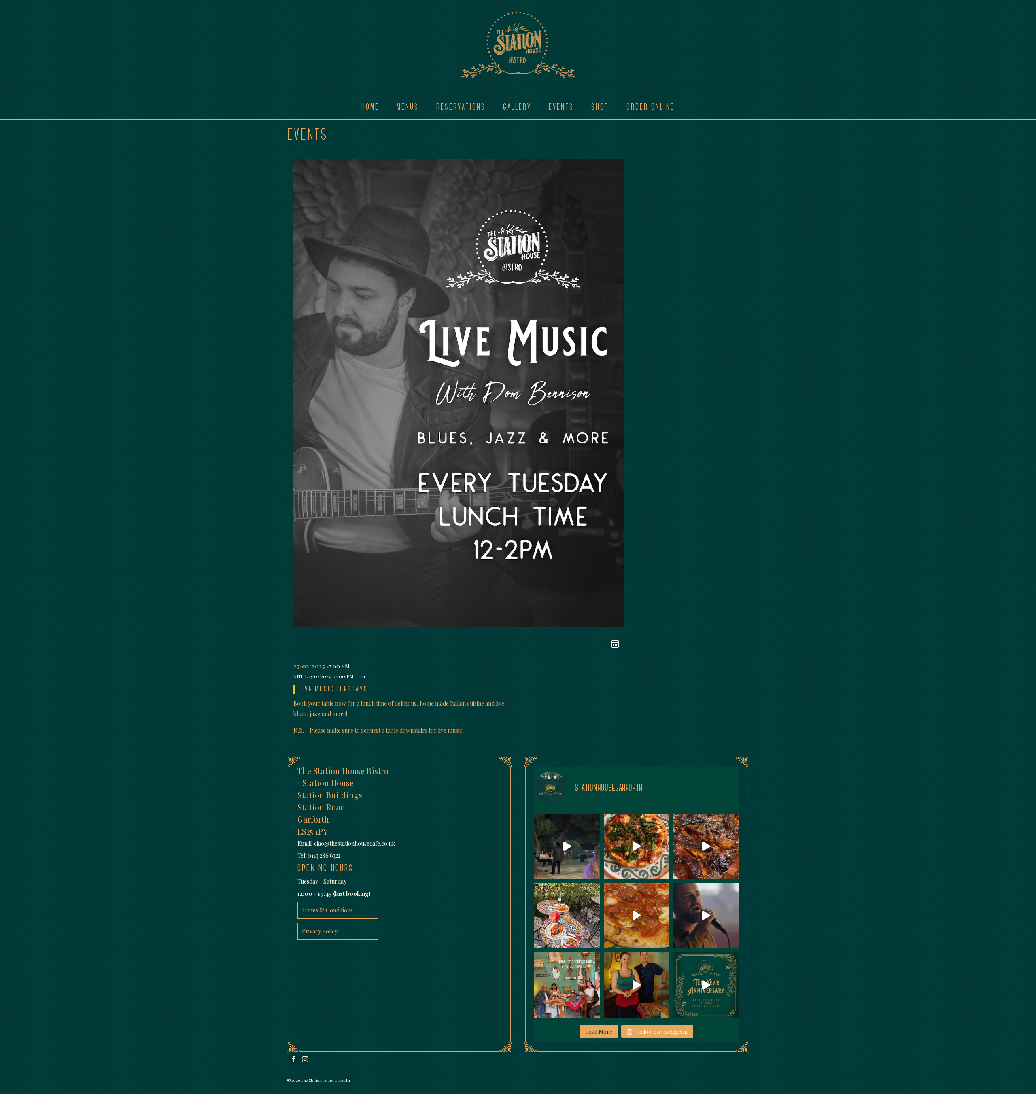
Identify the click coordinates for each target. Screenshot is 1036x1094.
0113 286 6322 (324, 855)
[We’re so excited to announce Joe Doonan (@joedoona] (706, 916)
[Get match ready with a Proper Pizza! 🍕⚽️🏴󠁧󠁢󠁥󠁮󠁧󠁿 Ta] (636, 916)
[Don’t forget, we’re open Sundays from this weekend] (636, 985)
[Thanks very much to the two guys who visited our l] (567, 916)
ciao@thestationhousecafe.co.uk (354, 843)
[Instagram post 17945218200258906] (567, 846)
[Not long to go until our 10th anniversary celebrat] (706, 846)
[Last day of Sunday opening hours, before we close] (636, 846)
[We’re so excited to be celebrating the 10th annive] (706, 985)
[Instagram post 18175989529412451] (567, 985)
